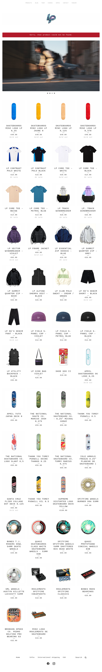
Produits (29, 3)
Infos (58, 3)
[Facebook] (48, 663)
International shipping (49, 657)
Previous (5, 66)
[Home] (51, 19)
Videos (50, 3)
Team (43, 3)
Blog (36, 3)
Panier (74, 3)
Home (18, 657)
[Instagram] (54, 663)
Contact (66, 3)
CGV (64, 657)
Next (96, 66)
